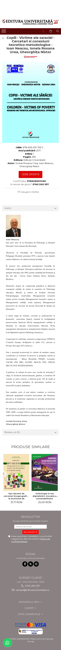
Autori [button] (7, 208)
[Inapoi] (2, 38)
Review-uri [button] (12, 432)
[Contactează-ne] (43, 31)
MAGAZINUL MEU (29, 602)
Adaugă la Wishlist (29, 192)
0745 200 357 (32, 585)
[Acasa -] (30, 22)
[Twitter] (30, 564)
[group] (30, 102)
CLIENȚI (29, 608)
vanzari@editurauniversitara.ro (32, 590)
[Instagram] (36, 564)
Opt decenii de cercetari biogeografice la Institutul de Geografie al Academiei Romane (16, 496)
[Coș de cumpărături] (51, 31)
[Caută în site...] (57, 31)
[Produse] (4, 32)
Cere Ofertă (30, 174)
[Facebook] (25, 564)
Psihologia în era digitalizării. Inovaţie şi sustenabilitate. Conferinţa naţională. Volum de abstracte (45, 496)
